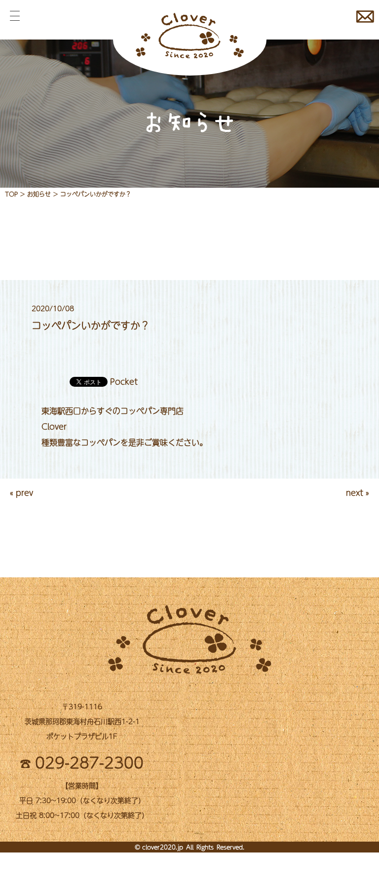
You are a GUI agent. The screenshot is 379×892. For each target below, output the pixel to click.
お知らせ (39, 194)
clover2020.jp (162, 847)
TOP (11, 194)
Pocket (124, 381)
